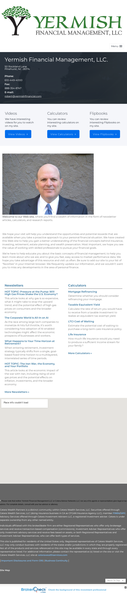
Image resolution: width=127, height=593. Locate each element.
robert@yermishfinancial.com (23, 96)
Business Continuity (56, 560)
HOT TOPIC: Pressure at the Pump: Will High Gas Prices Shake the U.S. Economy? (31, 293)
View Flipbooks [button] (103, 134)
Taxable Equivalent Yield (84, 304)
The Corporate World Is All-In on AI (26, 317)
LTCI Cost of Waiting (81, 321)
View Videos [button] (16, 134)
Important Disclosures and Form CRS (22, 560)
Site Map (5, 570)
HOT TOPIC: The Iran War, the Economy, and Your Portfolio (30, 365)
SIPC (123, 513)
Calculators (77, 285)
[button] (116, 46)
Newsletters (14, 285)
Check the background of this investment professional (77, 590)
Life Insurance (77, 334)
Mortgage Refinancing (82, 291)
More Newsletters (17, 391)
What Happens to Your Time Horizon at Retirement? (30, 342)
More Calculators (80, 353)
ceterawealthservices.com (52, 555)
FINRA (116, 513)
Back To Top (114, 580)
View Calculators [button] (61, 134)
